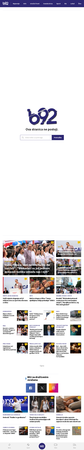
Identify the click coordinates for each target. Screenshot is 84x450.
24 (26, 326)
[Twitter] (42, 388)
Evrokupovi (7, 311)
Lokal (58, 427)
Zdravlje (59, 415)
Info (59, 247)
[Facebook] (30, 388)
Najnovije (16, 4)
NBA (4, 326)
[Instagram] (53, 388)
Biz (31, 311)
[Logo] (5, 3)
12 (26, 311)
